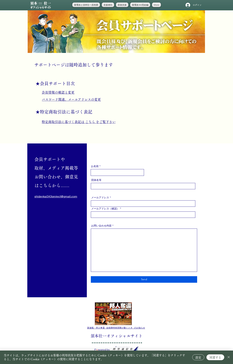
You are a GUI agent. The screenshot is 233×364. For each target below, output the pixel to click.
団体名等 (96, 180)
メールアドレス (100, 197)
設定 (198, 357)
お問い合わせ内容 (101, 225)
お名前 (95, 166)
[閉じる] (228, 357)
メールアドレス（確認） (105, 208)
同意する (215, 357)
